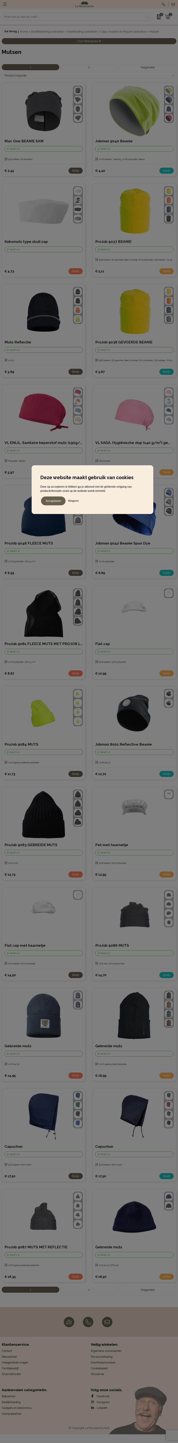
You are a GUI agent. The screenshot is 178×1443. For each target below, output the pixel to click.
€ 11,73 (10, 774)
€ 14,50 (10, 975)
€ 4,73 (9, 271)
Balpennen (8, 1396)
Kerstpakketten (11, 1413)
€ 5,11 (99, 271)
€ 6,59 (9, 573)
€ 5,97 (9, 472)
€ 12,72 (100, 774)
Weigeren (73, 500)
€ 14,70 (100, 975)
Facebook (103, 1396)
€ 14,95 (10, 1075)
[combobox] (73, 17)
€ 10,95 (100, 673)
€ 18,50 (100, 1276)
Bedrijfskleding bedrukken (47, 31)
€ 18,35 (10, 1276)
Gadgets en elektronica (16, 1408)
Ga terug (10, 31)
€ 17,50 (10, 1176)
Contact (7, 1351)
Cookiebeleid (99, 1368)
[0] (157, 16)
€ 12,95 (100, 874)
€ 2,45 (9, 170)
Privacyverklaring (101, 1356)
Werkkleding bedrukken (82, 31)
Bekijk (75, 170)
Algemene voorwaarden (106, 1351)
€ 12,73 (10, 874)
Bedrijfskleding (11, 1402)
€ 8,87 (9, 673)
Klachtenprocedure (103, 1362)
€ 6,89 (100, 573)
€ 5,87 (100, 372)
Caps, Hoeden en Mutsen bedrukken (123, 31)
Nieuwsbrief (9, 1356)
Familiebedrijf (10, 1368)
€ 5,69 (9, 372)
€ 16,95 (100, 1075)
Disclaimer (97, 1374)
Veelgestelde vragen (15, 1362)
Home (24, 31)
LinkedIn (101, 1408)
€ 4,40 (100, 170)
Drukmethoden (11, 1374)
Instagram (103, 1402)
